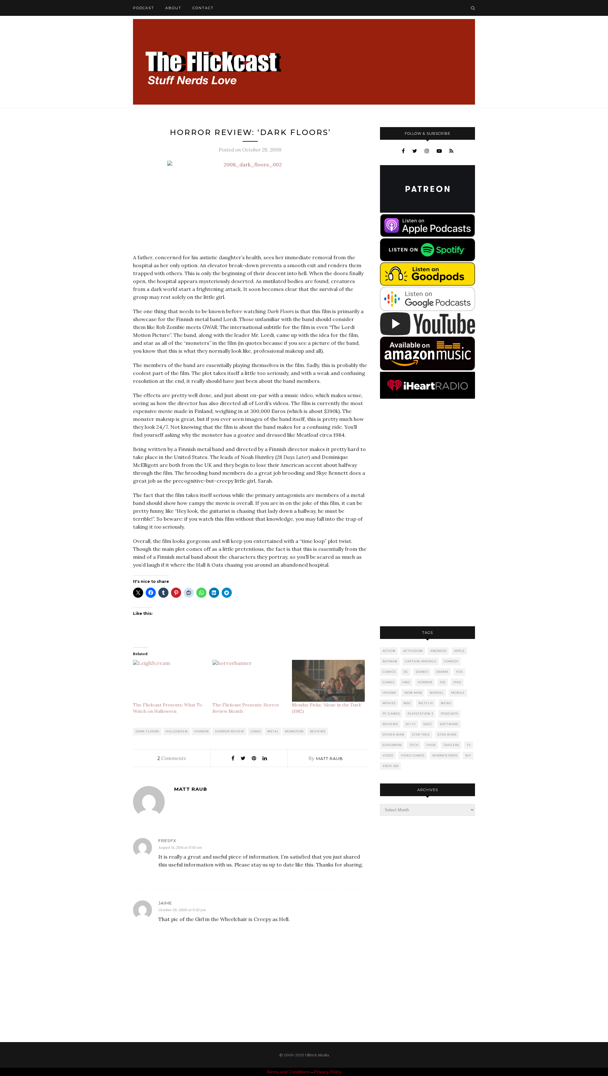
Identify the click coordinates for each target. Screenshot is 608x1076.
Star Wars (447, 734)
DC (405, 671)
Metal (273, 731)
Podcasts (449, 713)
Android (438, 651)
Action (389, 651)
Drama (442, 671)
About (173, 8)
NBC (407, 703)
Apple (459, 651)
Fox (459, 671)
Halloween (177, 731)
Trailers (451, 745)
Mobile (458, 692)
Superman (392, 745)
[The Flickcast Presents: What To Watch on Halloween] (169, 681)
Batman (390, 661)
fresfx (167, 840)
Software (449, 724)
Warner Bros (445, 755)
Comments (171, 758)
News (446, 703)
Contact (203, 8)
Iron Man (413, 692)
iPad (457, 682)
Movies (389, 703)
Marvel (437, 692)
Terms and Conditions (288, 1071)
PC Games (391, 713)
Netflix (426, 703)
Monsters (294, 731)
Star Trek (421, 734)
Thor (431, 745)
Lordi (255, 731)
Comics (389, 671)
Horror (201, 731)
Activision (413, 651)
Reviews (318, 731)
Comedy (451, 661)
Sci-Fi (411, 724)
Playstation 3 (420, 713)
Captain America (420, 661)
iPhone (389, 692)
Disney (422, 671)
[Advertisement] (427, 513)
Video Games (413, 755)
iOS (443, 682)
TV (469, 745)
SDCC (427, 724)
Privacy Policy (328, 1071)
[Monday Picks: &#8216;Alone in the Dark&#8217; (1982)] (328, 681)
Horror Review (229, 731)
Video (388, 755)
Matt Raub (329, 758)
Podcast (143, 8)
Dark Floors (147, 731)
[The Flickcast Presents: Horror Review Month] (249, 681)
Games (389, 682)
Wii (468, 755)
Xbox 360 (391, 766)
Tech (414, 745)
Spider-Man (393, 734)
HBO (406, 682)
